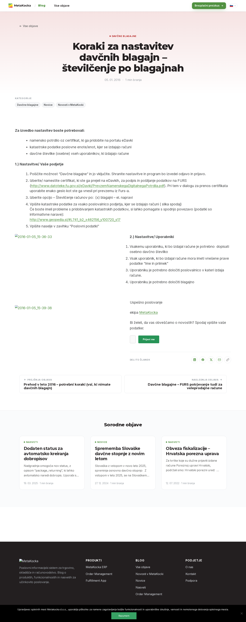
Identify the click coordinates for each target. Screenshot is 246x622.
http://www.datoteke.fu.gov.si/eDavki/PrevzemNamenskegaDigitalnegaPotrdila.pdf (97, 186)
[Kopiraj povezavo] (227, 359)
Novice (48, 104)
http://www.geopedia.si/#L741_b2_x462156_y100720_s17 (75, 219)
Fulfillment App (96, 580)
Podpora (191, 580)
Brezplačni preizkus (207, 5)
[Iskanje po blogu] (182, 6)
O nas (189, 567)
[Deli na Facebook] (202, 359)
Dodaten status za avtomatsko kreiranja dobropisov (46, 453)
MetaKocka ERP (96, 567)
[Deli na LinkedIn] (194, 359)
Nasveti (32, 442)
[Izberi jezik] (233, 5)
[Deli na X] (211, 359)
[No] (241, 613)
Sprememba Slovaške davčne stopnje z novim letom (119, 453)
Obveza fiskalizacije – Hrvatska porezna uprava (192, 451)
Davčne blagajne (124, 36)
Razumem (123, 615)
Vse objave (62, 5)
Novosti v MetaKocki (71, 104)
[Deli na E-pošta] (219, 359)
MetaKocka (148, 312)
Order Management (99, 574)
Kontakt (190, 574)
